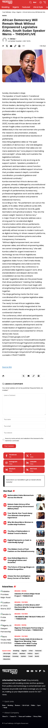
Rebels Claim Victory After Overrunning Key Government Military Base (21, 506)
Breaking (18, 591)
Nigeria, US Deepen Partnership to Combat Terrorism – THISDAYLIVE (29, 629)
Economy (15, 656)
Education (6, 659)
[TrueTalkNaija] (7, 2)
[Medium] (13, 470)
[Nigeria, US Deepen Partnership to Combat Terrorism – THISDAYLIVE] (6, 628)
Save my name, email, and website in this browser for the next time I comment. (24, 440)
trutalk (12, 39)
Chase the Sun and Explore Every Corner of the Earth (19, 577)
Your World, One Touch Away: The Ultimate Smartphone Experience (20, 515)
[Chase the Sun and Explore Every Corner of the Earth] (40, 578)
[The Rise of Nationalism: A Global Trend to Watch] (40, 533)
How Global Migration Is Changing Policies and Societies (17, 560)
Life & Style (6, 653)
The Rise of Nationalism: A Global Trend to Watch (19, 532)
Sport (37, 653)
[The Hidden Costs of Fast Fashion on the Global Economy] (40, 551)
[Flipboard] (40, 671)
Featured (25, 602)
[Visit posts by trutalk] (4, 40)
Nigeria (4, 15)
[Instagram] (13, 462)
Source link (7, 367)
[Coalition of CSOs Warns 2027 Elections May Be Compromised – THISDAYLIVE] (6, 605)
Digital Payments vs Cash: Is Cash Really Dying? (19, 541)
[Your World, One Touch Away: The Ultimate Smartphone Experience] (40, 515)
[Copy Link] (15, 46)
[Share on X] (7, 46)
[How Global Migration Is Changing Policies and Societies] (40, 560)
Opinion (23, 656)
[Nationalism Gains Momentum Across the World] (40, 497)
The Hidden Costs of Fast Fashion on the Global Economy (21, 550)
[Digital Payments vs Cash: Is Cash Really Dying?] (40, 542)
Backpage (6, 656)
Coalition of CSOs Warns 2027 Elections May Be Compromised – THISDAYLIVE (29, 607)
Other (31, 651)
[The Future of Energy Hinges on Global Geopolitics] (40, 569)
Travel (30, 656)
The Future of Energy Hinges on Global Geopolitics (21, 568)
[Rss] (44, 671)
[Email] (11, 46)
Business (22, 653)
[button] (30, 2)
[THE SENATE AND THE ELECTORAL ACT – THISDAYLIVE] (6, 617)
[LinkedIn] (34, 462)
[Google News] (32, 671)
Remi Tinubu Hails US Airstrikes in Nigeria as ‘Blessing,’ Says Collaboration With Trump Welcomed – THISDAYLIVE (28, 642)
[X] (34, 455)
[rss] (34, 470)
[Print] (19, 46)
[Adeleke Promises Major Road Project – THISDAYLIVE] (6, 594)
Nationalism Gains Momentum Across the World (21, 496)
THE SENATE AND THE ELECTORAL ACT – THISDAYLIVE (30, 618)
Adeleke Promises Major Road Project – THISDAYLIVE (27, 595)
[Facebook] (13, 455)
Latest (15, 653)
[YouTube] (27, 671)
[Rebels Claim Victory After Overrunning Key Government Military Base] (40, 506)
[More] (23, 46)
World (37, 656)
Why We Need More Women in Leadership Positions (20, 523)
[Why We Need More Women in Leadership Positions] (40, 524)
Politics (30, 653)
